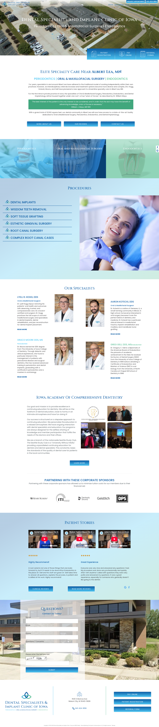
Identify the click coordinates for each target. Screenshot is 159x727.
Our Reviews (81, 124)
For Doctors (144, 5)
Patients (134, 5)
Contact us (118, 124)
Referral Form (133, 709)
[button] (37, 202)
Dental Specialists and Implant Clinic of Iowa (63, 725)
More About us (44, 124)
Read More (22, 329)
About (110, 5)
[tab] (37, 202)
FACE (127, 5)
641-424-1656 (151, 1)
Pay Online (132, 694)
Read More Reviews (81, 589)
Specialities (119, 5)
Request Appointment (135, 1)
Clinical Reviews (41, 589)
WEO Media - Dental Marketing (81, 725)
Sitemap (113, 725)
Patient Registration (132, 702)
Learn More (79, 463)
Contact (153, 5)
